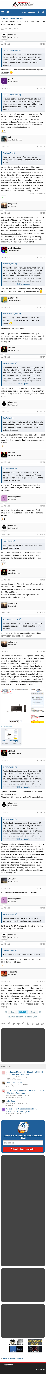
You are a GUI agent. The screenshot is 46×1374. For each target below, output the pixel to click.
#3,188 (42, 412)
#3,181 (42, 44)
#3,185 (42, 257)
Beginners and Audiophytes (14, 1097)
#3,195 (42, 760)
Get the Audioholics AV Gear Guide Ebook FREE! (23, 1137)
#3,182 (42, 88)
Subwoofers (9, 1105)
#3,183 (42, 147)
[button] (2, 12)
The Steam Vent (10, 1087)
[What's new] (38, 12)
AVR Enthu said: (9, 950)
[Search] (43, 12)
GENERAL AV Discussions (13, 1079)
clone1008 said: (9, 468)
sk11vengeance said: (11, 619)
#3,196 (42, 812)
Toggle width (8, 1365)
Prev (13, 1012)
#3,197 (42, 888)
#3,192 (42, 580)
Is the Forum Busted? (14, 1083)
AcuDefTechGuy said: (11, 314)
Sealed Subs (10, 1101)
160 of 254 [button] (23, 1012)
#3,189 (42, 462)
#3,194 (42, 651)
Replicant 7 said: (9, 153)
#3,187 (42, 357)
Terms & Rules (40, 1369)
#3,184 (42, 213)
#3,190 (42, 506)
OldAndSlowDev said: (11, 50)
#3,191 (42, 535)
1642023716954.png (10, 741)
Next (33, 1012)
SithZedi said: (8, 418)
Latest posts (6, 1067)
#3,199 (42, 944)
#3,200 (42, 981)
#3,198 (42, 908)
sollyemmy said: (9, 264)
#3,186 (42, 307)
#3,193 (42, 613)
